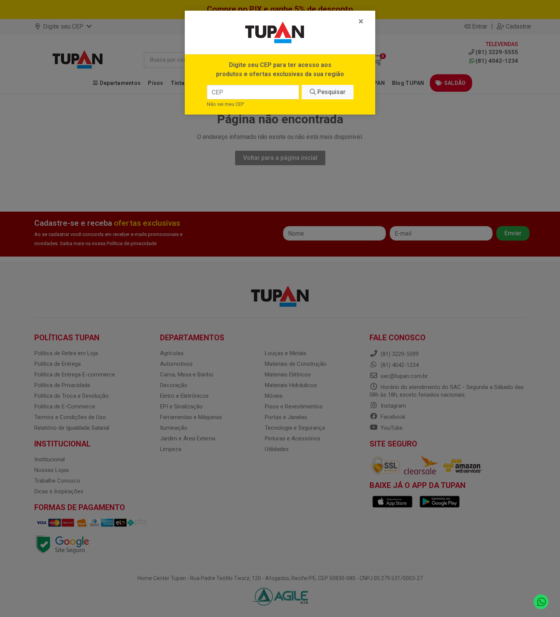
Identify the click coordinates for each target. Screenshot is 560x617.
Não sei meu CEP (225, 104)
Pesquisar (331, 92)
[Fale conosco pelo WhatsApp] (541, 602)
